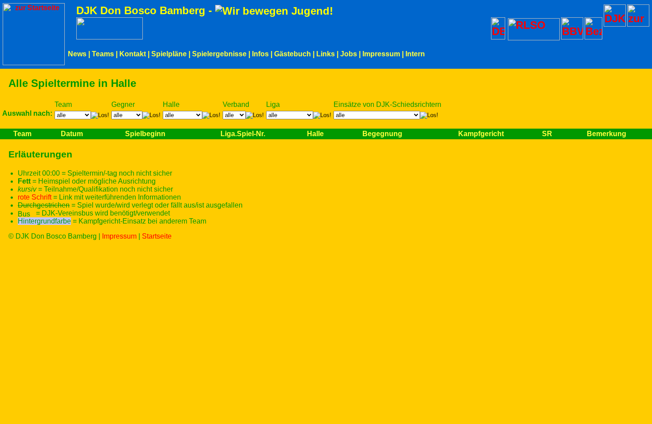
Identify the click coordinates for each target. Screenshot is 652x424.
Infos (260, 54)
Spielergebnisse (219, 54)
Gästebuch (292, 54)
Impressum (381, 54)
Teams (103, 54)
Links (325, 54)
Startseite (157, 236)
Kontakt (132, 54)
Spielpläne (169, 54)
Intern (415, 54)
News (77, 54)
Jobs (348, 54)
